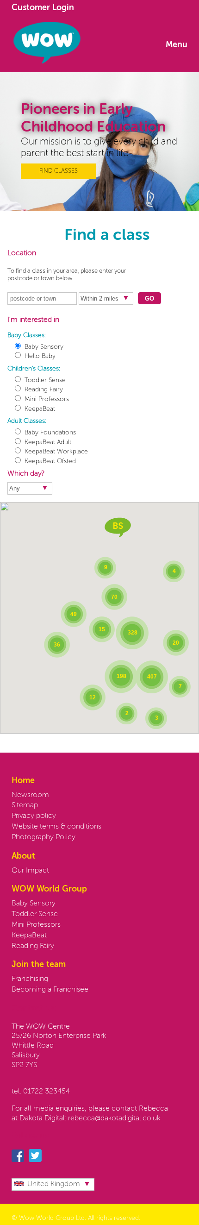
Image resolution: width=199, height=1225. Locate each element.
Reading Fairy (44, 389)
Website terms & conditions (56, 826)
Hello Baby (40, 356)
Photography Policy (43, 837)
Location (21, 253)
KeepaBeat (40, 409)
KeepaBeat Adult (48, 442)
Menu (176, 45)
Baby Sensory (44, 347)
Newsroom (30, 795)
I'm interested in (33, 320)
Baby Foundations (50, 432)
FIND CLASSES (58, 171)
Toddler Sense (45, 380)
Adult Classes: (26, 421)
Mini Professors (47, 399)
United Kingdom (53, 1184)
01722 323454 (46, 1091)
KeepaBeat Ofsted (50, 461)
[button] (118, 527)
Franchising (30, 979)
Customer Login (43, 8)
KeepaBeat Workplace (56, 451)
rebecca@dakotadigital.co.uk (114, 1118)
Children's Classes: (33, 368)
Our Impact (30, 870)
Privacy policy (34, 816)
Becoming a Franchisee (50, 989)
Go (149, 298)
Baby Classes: (26, 335)
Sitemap (25, 805)
